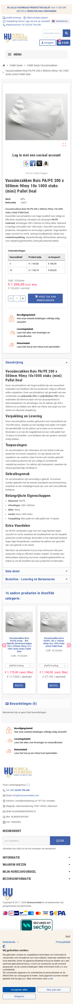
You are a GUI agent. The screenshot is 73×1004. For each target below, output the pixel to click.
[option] (19, 661)
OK (61, 852)
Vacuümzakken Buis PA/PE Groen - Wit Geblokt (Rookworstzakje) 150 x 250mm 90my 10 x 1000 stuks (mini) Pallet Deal (19, 656)
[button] (11, 942)
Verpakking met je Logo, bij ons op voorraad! (27, 33)
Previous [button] (4, 657)
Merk (8, 210)
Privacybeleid (63, 942)
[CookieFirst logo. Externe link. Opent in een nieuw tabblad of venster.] (4, 946)
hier (51, 978)
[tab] (36, 374)
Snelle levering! (13, 29)
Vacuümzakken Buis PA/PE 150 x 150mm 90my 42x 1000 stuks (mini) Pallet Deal (54, 654)
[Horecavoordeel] (16, 49)
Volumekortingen (16, 262)
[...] (28, 796)
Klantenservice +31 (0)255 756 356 (23, 36)
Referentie (10, 214)
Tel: (18, 801)
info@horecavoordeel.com (26, 807)
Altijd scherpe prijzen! (37, 29)
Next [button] (69, 657)
